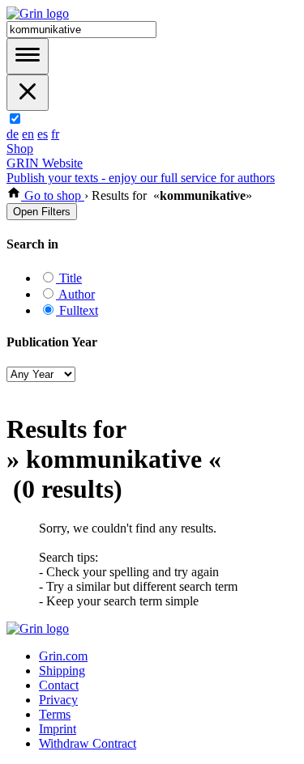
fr (55, 134)
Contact (59, 685)
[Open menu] (27, 56)
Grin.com (63, 656)
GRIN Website (44, 163)
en (28, 134)
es (42, 134)
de (12, 134)
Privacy (58, 700)
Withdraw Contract (87, 743)
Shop (19, 148)
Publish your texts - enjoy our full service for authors (140, 178)
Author (75, 294)
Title (69, 278)
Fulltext (77, 310)
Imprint (57, 729)
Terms (55, 714)
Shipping (62, 670)
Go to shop (52, 195)
